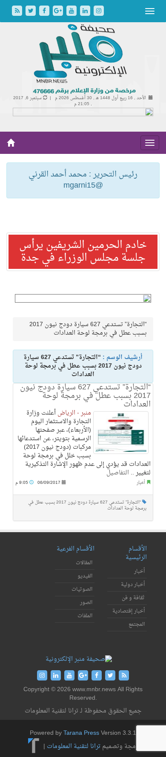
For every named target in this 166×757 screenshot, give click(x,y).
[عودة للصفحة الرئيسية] (83, 59)
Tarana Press (81, 733)
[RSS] (18, 12)
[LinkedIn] (86, 12)
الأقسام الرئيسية (136, 553)
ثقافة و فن (133, 598)
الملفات (84, 616)
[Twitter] (31, 12)
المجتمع (137, 624)
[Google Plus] (59, 12)
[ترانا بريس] (34, 746)
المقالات (84, 563)
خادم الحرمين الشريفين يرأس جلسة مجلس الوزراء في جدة (83, 252)
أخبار (141, 483)
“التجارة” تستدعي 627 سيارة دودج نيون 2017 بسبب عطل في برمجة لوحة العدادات (85, 396)
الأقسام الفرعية (75, 549)
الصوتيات (82, 589)
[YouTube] (72, 12)
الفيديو (84, 576)
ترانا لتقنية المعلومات (73, 746)
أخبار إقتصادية (128, 611)
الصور (86, 602)
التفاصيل (117, 473)
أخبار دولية (133, 584)
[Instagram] (99, 12)
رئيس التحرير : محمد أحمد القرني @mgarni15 (83, 180)
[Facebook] (45, 12)
